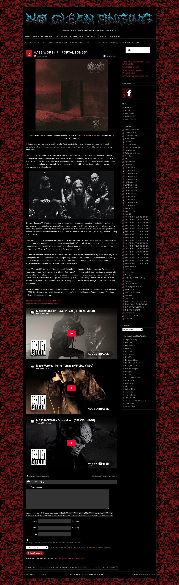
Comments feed (131, 116)
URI (36, 534)
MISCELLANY (130, 211)
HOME (27, 36)
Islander (38, 476)
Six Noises (129, 386)
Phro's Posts (129, 272)
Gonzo (105, 476)
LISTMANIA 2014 (131, 173)
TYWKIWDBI (129, 404)
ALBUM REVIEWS (77, 36)
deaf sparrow (130, 354)
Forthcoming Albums (132, 153)
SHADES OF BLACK (132, 290)
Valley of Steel (130, 406)
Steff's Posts (129, 298)
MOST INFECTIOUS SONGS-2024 (137, 260)
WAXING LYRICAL (131, 316)
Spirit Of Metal (130, 389)
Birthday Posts (130, 139)
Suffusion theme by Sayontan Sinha (143, 574)
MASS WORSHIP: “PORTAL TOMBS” (60, 52)
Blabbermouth (130, 345)
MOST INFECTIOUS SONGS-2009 (137, 217)
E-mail (35, 528)
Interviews (128, 159)
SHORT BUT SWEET (132, 292)
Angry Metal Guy (131, 340)
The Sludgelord (130, 395)
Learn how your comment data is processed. (69, 558)
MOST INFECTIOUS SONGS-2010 (137, 220)
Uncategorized (130, 313)
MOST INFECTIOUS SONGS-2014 (137, 231)
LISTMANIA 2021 (131, 194)
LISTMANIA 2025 (131, 205)
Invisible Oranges (131, 369)
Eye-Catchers (130, 150)
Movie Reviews (130, 266)
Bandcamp (129, 343)
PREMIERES (92, 36)
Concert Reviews (131, 144)
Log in (127, 110)
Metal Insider (129, 380)
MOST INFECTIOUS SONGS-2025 (137, 263)
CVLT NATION (130, 351)
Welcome (128, 319)
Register (128, 107)
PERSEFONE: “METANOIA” (105, 43)
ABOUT (103, 36)
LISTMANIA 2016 (131, 179)
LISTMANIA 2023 (131, 199)
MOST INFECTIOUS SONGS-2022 (137, 255)
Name (35, 521)
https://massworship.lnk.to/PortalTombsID (43, 301)
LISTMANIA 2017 (131, 182)
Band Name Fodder (132, 136)
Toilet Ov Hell (130, 398)
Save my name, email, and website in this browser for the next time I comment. (53, 543)
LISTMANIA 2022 (131, 197)
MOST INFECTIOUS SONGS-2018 (137, 243)
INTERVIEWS (61, 36)
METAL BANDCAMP (132, 377)
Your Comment (36, 487)
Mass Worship (112, 476)
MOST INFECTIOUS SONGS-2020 (137, 249)
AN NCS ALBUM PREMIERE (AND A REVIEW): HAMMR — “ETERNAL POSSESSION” (58, 43)
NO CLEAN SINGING (40, 574)
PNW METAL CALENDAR (43, 36)
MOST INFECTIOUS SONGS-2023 (137, 258)
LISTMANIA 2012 (131, 168)
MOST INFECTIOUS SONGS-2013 (137, 229)
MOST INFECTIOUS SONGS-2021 (137, 252)
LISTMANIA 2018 (131, 185)
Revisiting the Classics (133, 287)
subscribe (92, 547)
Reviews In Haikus (131, 284)
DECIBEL (128, 357)
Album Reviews (42, 56)
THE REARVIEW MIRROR (134, 307)
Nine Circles (129, 383)
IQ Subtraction (130, 162)
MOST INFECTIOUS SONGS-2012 (137, 226)
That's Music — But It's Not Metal (136, 304)
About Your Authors (132, 130)
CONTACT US (114, 36)
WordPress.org (130, 119)
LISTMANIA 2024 (131, 202)
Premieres (128, 275)
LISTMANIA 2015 (131, 176)
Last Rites (128, 374)
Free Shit (128, 156)
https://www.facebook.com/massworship (42, 304)
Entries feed (129, 113)
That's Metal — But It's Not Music (136, 301)
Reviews (128, 281)
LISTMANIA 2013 (131, 170)
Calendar (128, 141)
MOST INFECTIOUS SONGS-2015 (137, 234)
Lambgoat (128, 372)
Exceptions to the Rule (133, 147)
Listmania (128, 165)
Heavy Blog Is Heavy (132, 366)
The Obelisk (129, 392)
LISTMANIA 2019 (131, 188)
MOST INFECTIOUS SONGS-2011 (137, 223)
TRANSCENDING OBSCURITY (136, 401)
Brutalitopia (129, 348)
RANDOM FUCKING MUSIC (135, 278)
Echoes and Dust (131, 360)
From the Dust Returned (133, 363)
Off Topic (128, 269)
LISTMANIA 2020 (131, 191)
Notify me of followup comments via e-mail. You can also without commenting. (79, 547)
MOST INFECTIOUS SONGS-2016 (137, 237)
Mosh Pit (128, 214)
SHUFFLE (128, 295)
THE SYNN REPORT (132, 310)
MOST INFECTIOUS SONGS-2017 (137, 240)
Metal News (129, 208)
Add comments (111, 56)
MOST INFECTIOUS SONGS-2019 (137, 246)
